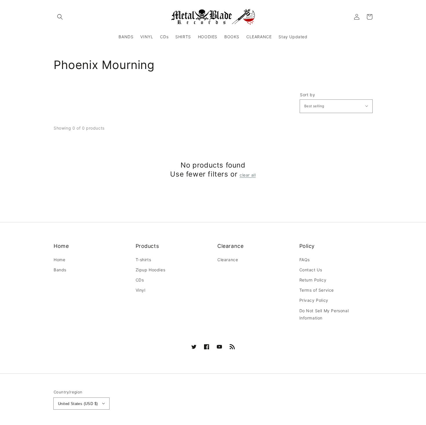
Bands (60, 269)
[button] (60, 16)
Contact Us (310, 269)
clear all (248, 174)
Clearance (227, 259)
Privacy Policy (313, 300)
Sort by (307, 95)
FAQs (304, 259)
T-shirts (143, 259)
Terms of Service (316, 290)
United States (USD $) (78, 404)
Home (59, 259)
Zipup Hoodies (150, 269)
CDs (140, 279)
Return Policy (313, 279)
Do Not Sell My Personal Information (324, 314)
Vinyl (140, 290)
